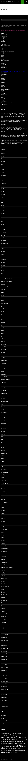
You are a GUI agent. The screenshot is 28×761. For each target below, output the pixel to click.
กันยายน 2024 (4, 694)
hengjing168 (3, 237)
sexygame (3, 398)
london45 (3, 284)
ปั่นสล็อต (3, 485)
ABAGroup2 (3, 183)
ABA (2, 180)
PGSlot (2, 330)
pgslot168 (3, 333)
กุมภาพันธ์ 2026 (4, 648)
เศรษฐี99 (3, 608)
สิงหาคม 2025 (4, 664)
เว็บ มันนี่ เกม (4, 584)
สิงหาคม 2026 (4, 632)
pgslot (2, 55)
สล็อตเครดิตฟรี (4, 548)
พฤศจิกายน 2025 (4, 656)
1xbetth (2, 53)
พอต (2, 496)
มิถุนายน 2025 (4, 670)
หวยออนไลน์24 (4, 565)
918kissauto (3, 175)
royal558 (3, 368)
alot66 (2, 188)
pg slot (2, 58)
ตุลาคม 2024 (4, 692)
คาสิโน (2, 461)
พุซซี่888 (3, 499)
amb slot (3, 194)
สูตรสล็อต (3, 559)
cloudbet (3, 213)
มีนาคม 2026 (4, 645)
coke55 (2, 216)
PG (1, 297)
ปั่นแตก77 (3, 491)
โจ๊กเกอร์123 (3, 67)
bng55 (2, 205)
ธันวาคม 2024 (4, 686)
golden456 (3, 232)
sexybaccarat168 (5, 396)
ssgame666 (3, 423)
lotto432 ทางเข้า (5, 287)
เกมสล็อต (3, 573)
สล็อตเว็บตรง (4, 36)
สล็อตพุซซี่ (3, 540)
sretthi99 (3, 420)
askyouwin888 (4, 197)
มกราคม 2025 (4, 683)
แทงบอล (3, 611)
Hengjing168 (4, 34)
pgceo (2, 317)
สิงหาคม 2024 (4, 697)
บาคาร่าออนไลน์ (4, 483)
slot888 (2, 43)
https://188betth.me (5, 62)
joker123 (3, 33)
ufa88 (2, 439)
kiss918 (2, 59)
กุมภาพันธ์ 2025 (4, 681)
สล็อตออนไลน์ (4, 101)
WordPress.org (4, 723)
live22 (2, 90)
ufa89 (2, 442)
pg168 (2, 308)
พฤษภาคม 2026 (4, 640)
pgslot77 (3, 86)
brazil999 (3, 207)
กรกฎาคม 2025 (4, 667)
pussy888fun (4, 355)
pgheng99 (3, 322)
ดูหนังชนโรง (4, 96)
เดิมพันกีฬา (3, 581)
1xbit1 (2, 167)
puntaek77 (3, 349)
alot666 (2, 191)
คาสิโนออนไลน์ (4, 464)
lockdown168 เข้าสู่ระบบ (6, 278)
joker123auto (4, 257)
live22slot (3, 276)
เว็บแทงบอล (3, 605)
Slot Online (3, 406)
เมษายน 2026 (4, 643)
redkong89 (3, 363)
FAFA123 (3, 221)
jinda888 (3, 251)
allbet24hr (3, 186)
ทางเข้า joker (4, 64)
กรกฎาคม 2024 (4, 700)
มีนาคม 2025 (4, 678)
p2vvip (2, 295)
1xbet (2, 164)
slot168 (2, 409)
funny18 (3, 229)
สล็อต (2, 505)
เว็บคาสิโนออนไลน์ (5, 586)
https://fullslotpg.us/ (5, 89)
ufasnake (3, 450)
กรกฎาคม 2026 (4, 634)
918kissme (3, 178)
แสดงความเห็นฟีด (5, 721)
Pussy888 (3, 352)
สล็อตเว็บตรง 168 (5, 554)
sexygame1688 (4, 401)
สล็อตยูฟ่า (3, 543)
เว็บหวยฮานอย (4, 603)
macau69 (3, 289)
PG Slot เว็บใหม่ (4, 303)
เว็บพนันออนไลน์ (4, 595)
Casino (2, 210)
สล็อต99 (3, 37)
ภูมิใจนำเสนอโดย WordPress (6, 759)
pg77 (2, 314)
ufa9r (2, 445)
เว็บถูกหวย (3, 589)
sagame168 (3, 374)
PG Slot (2, 300)
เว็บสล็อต (3, 597)
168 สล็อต (3, 153)
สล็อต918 (3, 526)
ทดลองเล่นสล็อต (4, 472)
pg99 (2, 88)
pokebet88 (3, 344)
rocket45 (3, 366)
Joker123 (3, 254)
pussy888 (3, 47)
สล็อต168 (3, 507)
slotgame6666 (4, 412)
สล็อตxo (2, 49)
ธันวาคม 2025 (4, 653)
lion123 (2, 270)
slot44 (2, 40)
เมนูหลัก (26, 2)
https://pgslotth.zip (5, 60)
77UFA (2, 169)
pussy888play (4, 357)
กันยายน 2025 (4, 662)
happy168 (3, 235)
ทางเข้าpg (3, 475)
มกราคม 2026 (4, 651)
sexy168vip (3, 390)
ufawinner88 (4, 453)
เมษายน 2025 (4, 675)
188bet (2, 158)
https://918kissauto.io (6, 73)
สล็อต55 (3, 513)
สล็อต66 (3, 515)
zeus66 (2, 458)
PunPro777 (3, 346)
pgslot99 (3, 338)
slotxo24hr (3, 417)
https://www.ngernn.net (6, 102)
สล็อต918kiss (4, 529)
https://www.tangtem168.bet (7, 51)
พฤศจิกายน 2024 (4, 689)
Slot (2, 404)
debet (2, 218)
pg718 (2, 311)
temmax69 (3, 428)
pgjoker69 (3, 325)
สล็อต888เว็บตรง (5, 524)
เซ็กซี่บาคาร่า (4, 578)
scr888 (2, 385)
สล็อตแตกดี (3, 556)
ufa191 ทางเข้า (4, 434)
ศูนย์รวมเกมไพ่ (4, 502)
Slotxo (2, 415)
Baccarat (3, 199)
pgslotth (3, 341)
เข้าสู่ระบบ (3, 715)
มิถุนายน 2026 (4, 637)
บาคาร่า (2, 48)
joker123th (3, 259)
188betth (3, 161)
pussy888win (4, 360)
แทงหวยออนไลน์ (4, 616)
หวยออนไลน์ (3, 104)
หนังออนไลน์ (4, 562)
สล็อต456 (3, 510)
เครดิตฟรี (3, 575)
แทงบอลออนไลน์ (4, 614)
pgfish (2, 319)
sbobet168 (3, 382)
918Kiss (2, 172)
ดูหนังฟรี (3, 79)
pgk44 (2, 327)
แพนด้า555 (3, 619)
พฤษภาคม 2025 (4, 673)
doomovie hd (4, 63)
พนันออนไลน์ (4, 494)
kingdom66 (3, 267)
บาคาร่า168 (3, 480)
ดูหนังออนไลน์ (4, 94)
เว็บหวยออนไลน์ (4, 600)
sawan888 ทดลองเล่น (6, 379)
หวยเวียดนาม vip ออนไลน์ (7, 567)
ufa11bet (3, 431)
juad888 (3, 262)
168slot (2, 156)
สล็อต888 (3, 521)
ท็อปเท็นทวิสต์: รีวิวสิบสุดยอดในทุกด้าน (11, 2)
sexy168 (3, 387)
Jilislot (2, 246)
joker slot (3, 66)
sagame (2, 371)
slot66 (2, 38)
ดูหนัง (2, 75)
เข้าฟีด (2, 718)
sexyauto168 (4, 393)
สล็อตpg (2, 535)
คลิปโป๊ (2, 52)
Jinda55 (2, 248)
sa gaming (3, 77)
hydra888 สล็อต (4, 243)
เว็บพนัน (3, 592)
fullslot (2, 224)
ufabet (2, 447)
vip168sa (3, 456)
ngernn (2, 292)
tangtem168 (3, 426)
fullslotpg (3, 227)
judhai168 (3, 41)
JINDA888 (3, 44)
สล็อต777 (3, 518)
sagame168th (4, 376)
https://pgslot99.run (5, 45)
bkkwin (2, 202)
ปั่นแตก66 (3, 98)
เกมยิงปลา (3, 570)
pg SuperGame (4, 306)
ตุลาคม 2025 (4, 659)
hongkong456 (4, 240)
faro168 (21, 733)
